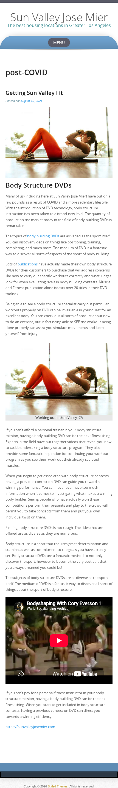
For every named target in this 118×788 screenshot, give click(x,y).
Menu (59, 42)
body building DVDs (43, 236)
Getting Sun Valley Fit (34, 93)
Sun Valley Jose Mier (59, 17)
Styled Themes (58, 786)
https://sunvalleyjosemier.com (30, 726)
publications (28, 264)
